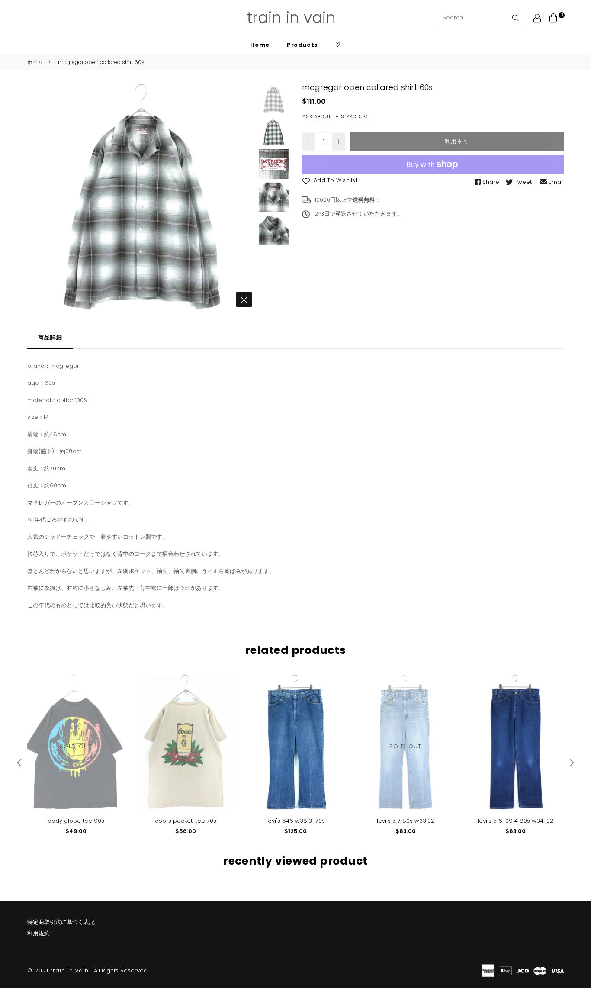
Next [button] (245, 197)
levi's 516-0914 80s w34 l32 (515, 821)
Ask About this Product (336, 116)
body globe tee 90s (76, 821)
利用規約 (38, 933)
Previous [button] (38, 197)
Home (260, 45)
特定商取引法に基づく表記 (61, 922)
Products (302, 45)
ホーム (35, 62)
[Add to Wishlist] (114, 694)
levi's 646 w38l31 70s (296, 821)
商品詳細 (50, 337)
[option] (141, 197)
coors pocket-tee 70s (185, 821)
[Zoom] (244, 299)
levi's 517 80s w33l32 (405, 821)
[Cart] (553, 17)
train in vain (291, 17)
